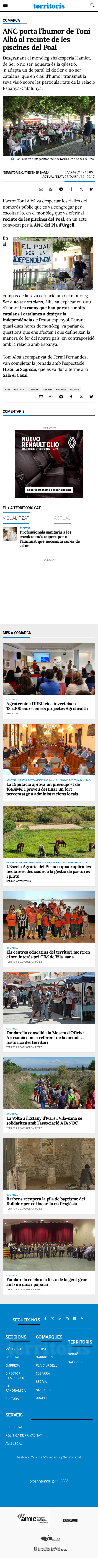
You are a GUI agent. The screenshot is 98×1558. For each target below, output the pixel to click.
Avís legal (14, 1443)
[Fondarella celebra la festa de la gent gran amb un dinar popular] (49, 1245)
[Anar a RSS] (81, 1318)
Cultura (12, 1399)
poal (7, 389)
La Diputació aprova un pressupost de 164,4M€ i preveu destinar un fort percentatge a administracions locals (43, 789)
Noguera (43, 1390)
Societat (12, 1357)
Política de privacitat (23, 1435)
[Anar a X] (52, 1318)
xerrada (34, 389)
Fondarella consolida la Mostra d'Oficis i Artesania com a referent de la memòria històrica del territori (45, 1037)
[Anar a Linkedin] (60, 1318)
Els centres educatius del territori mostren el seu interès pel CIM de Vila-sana (48, 954)
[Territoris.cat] (49, 5)
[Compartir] (51, 189)
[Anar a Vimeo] (74, 1318)
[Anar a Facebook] (45, 1318)
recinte (74, 389)
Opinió (73, 1354)
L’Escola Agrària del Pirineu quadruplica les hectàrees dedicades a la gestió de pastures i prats (48, 871)
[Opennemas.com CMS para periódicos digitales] (49, 1481)
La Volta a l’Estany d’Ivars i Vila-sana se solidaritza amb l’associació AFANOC (44, 1120)
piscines (61, 389)
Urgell (42, 1398)
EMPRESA (12, 1365)
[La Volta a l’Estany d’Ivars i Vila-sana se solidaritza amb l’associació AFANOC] (49, 1083)
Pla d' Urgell (46, 1365)
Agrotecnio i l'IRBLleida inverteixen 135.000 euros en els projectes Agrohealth (47, 706)
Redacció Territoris (18, 881)
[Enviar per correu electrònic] (41, 189)
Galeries (75, 1362)
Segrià (41, 1381)
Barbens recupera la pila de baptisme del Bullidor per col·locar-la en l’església (45, 1201)
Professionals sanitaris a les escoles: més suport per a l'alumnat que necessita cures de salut (50, 538)
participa (19, 389)
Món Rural (14, 1349)
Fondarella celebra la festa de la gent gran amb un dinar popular (47, 1282)
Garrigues (44, 1357)
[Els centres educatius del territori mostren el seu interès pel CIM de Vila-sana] (49, 917)
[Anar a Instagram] (67, 1318)
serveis (47, 389)
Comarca (11, 20)
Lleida (41, 1349)
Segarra (43, 1373)
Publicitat (14, 1427)
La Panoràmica (15, 1388)
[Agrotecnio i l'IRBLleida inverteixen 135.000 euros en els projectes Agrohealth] (49, 669)
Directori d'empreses (14, 1376)
